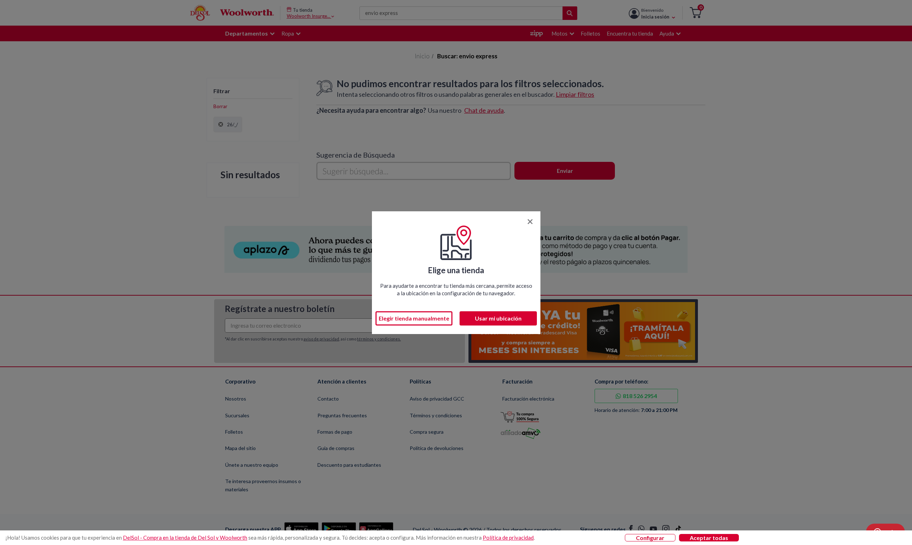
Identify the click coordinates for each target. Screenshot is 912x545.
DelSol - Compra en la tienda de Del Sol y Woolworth (185, 537)
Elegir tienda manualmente (414, 318)
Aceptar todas (709, 537)
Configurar (650, 537)
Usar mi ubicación (498, 318)
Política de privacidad (508, 537)
